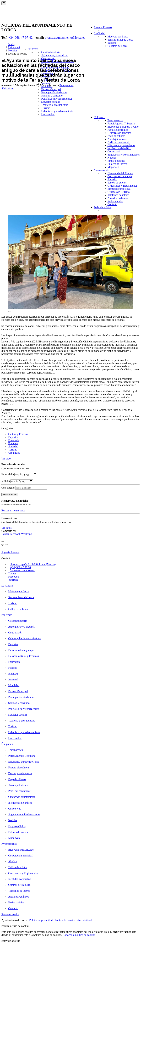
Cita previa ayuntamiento (121, 145)
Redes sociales (115, 201)
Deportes (13, 437)
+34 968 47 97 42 (20, 37)
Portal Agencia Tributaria (121, 123)
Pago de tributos (116, 135)
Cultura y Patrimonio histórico (24, 638)
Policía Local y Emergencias (56, 98)
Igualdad (13, 673)
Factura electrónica (117, 129)
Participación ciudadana (54, 92)
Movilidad (13, 685)
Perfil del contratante (118, 142)
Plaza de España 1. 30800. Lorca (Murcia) (33, 564)
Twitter (5, 533)
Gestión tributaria (50, 52)
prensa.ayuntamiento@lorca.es (65, 37)
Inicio (11, 44)
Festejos (12, 667)
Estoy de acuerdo (10, 940)
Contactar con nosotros (22, 570)
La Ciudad (99, 33)
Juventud (46, 83)
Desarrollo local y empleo (22, 650)
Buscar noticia (10, 494)
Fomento (13, 443)
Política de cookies (65, 920)
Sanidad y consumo (52, 95)
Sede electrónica (102, 207)
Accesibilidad (84, 920)
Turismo (111, 42)
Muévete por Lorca (117, 36)
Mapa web (113, 167)
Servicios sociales (50, 101)
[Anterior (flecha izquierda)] (2, 544)
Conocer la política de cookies (79, 934)
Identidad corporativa (119, 188)
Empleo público (116, 160)
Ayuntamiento (101, 170)
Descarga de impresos (119, 132)
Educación (14, 661)
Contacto (112, 204)
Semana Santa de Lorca (120, 39)
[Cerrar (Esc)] (2, 541)
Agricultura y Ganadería (54, 55)
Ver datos (6, 527)
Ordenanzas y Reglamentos (122, 185)
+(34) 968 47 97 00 (20, 567)
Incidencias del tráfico (119, 148)
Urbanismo (8, 88)
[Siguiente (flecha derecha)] (6, 544)
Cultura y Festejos (18, 434)
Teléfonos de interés (118, 194)
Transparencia (115, 120)
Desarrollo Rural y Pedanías (23, 656)
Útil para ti (99, 117)
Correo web (113, 151)
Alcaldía (112, 179)
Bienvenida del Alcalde (120, 173)
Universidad (48, 114)
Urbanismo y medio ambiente (57, 111)
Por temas (33, 48)
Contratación (15, 632)
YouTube (13, 579)
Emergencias (66, 85)
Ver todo (6, 458)
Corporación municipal (119, 176)
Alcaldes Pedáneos (117, 198)
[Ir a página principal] (21, 16)
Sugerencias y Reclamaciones (123, 154)
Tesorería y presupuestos (54, 104)
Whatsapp (26, 533)
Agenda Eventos (103, 27)
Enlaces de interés (117, 163)
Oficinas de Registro (118, 191)
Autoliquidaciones (117, 139)
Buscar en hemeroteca (13, 510)
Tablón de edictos (117, 182)
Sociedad (13, 446)
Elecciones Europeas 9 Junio (123, 126)
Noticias (111, 157)
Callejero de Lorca (117, 45)
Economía (13, 440)
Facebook (15, 533)
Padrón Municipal (51, 89)
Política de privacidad (41, 920)
